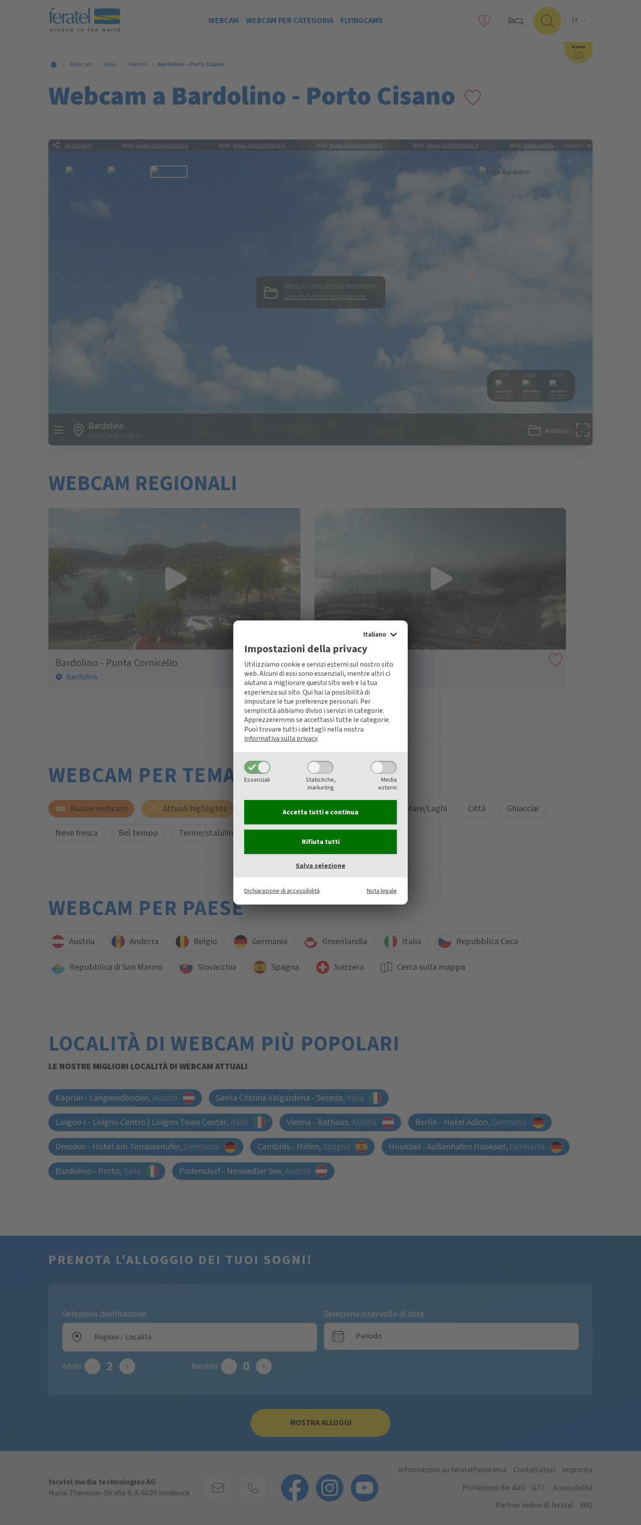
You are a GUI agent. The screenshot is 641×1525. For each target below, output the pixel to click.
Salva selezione (320, 866)
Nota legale (382, 890)
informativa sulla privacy (280, 738)
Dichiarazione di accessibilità (282, 890)
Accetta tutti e (320, 812)
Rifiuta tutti (321, 842)
